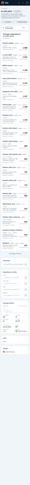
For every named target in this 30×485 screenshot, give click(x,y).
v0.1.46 (14, 104)
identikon (6, 243)
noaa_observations (10, 78)
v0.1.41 (24, 154)
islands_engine (8, 43)
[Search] (23, 3)
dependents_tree (9, 204)
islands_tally (7, 193)
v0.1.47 (4, 232)
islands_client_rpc (9, 167)
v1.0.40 (15, 55)
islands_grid (7, 104)
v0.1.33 (19, 180)
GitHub (4, 341)
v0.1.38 (18, 204)
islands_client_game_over (12, 154)
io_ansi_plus (6, 11)
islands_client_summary (11, 217)
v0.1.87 (21, 91)
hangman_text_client (10, 91)
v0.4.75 (20, 78)
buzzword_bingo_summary (12, 230)
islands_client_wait (9, 180)
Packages (4, 8)
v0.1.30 (14, 193)
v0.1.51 (15, 115)
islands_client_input (10, 128)
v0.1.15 (12, 243)
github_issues (8, 65)
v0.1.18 (23, 217)
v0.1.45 (21, 141)
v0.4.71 (15, 65)
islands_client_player (10, 141)
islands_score (8, 115)
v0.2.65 (16, 43)
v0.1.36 (18, 167)
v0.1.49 (20, 128)
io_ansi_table (7, 55)
